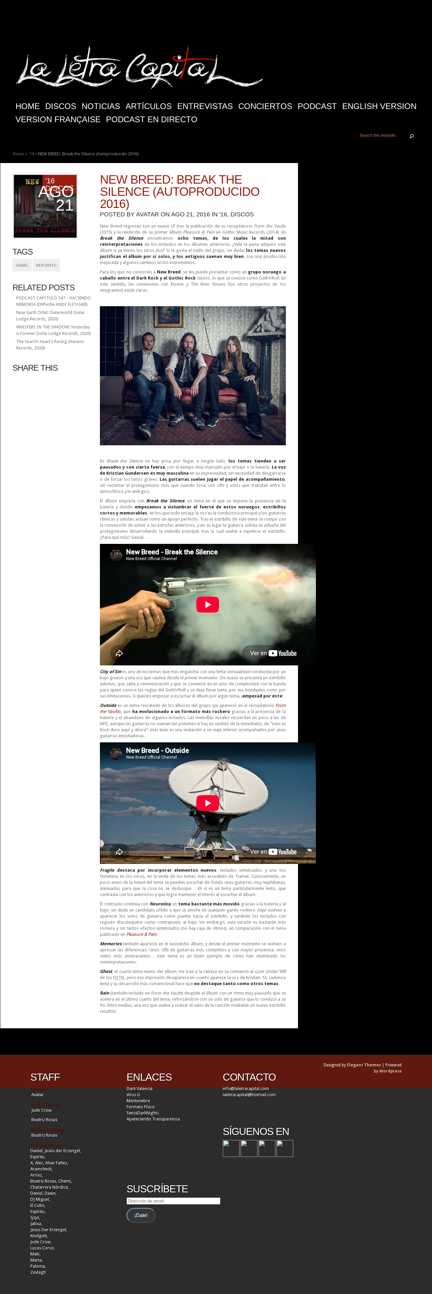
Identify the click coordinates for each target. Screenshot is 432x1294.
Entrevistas (205, 106)
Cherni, (65, 1181)
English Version (379, 106)
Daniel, (37, 1150)
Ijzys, (35, 1217)
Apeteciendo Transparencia (153, 1118)
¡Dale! (140, 1215)
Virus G (133, 1094)
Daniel (22, 265)
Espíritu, (38, 1156)
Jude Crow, (41, 1241)
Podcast (317, 106)
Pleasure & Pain (141, 934)
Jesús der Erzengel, (63, 1150)
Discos (60, 106)
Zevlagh (38, 1272)
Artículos (149, 106)
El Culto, (38, 1205)
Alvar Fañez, (56, 1162)
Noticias (101, 106)
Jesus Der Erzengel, (48, 1229)
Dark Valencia (140, 1088)
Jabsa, (36, 1223)
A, (32, 1162)
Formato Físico (141, 1106)
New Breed (46, 265)
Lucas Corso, (42, 1247)
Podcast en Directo (151, 119)
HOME (28, 106)
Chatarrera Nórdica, (49, 1187)
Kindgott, (39, 1235)
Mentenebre (138, 1100)
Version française (58, 119)
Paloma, (38, 1266)
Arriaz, (36, 1175)
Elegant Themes (364, 1065)
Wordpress (390, 1071)
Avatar (147, 214)
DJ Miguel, (40, 1199)
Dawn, (50, 1193)
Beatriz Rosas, (44, 1181)
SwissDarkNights (143, 1112)
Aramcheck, (41, 1168)
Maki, (35, 1254)
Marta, (36, 1260)
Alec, (39, 1162)
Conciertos (265, 106)
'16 (31, 153)
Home (18, 153)
